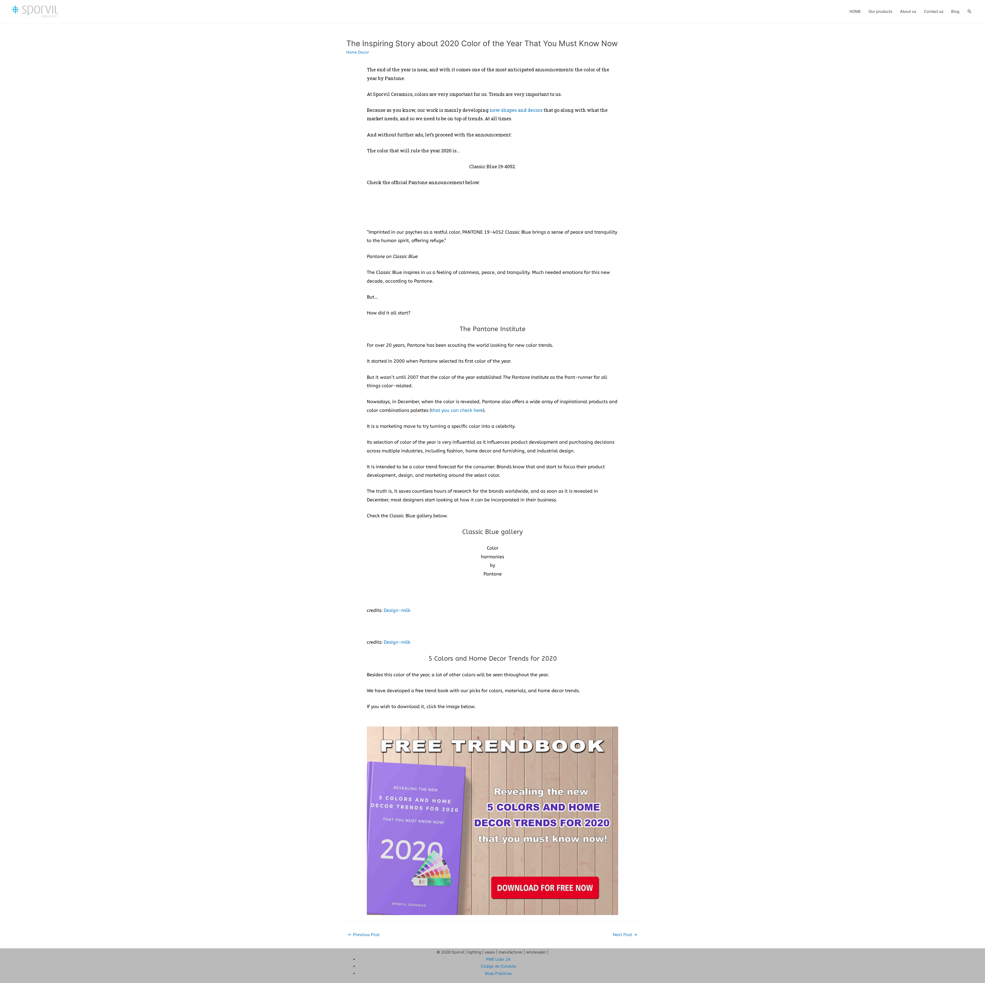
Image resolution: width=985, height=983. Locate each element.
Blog (955, 11)
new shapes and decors (516, 110)
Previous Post (364, 934)
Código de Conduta (498, 966)
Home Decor (357, 52)
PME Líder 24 (498, 959)
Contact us (933, 11)
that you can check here (457, 410)
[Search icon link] (969, 11)
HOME (855, 11)
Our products (880, 11)
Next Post (625, 934)
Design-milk (397, 610)
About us (908, 11)
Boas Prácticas (498, 973)
